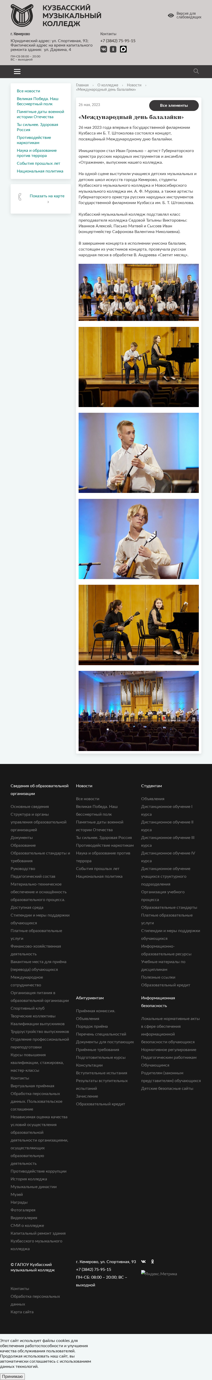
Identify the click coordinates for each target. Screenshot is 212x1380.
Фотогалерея (23, 1210)
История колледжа (29, 1179)
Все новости (28, 91)
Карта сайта (22, 1312)
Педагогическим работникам (168, 1057)
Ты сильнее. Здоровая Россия (37, 127)
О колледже (107, 85)
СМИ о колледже (27, 1226)
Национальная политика (40, 171)
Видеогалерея (24, 1218)
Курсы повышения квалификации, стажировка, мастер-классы (37, 1062)
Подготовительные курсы (101, 1057)
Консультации (89, 1065)
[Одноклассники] (155, 1262)
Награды (19, 1202)
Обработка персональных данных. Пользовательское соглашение (36, 1101)
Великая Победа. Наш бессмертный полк (37, 101)
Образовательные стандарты (169, 907)
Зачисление (87, 1096)
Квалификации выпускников (38, 1024)
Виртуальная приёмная (32, 1086)
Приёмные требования (97, 1050)
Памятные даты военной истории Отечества (40, 114)
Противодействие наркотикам (34, 140)
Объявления (152, 799)
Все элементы (174, 105)
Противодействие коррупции (38, 1171)
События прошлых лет (38, 163)
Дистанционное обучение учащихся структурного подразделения (165, 876)
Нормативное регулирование (168, 1050)
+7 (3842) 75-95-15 (117, 41)
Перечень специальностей (101, 1034)
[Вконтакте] (145, 1262)
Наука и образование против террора (37, 153)
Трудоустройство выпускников (40, 1032)
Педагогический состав (33, 876)
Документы (22, 838)
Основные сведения (30, 807)
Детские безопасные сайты (167, 1088)
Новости (134, 85)
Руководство (23, 869)
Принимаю (12, 1376)
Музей (17, 1194)
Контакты (20, 1078)
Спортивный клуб (27, 1008)
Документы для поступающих (105, 1042)
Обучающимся (155, 1065)
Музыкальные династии (34, 1187)
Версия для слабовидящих (189, 15)
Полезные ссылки (158, 977)
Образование (23, 845)
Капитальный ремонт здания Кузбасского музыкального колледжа (38, 1241)
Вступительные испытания (101, 1073)
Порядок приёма (92, 1026)
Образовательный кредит (165, 985)
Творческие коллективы (33, 1016)
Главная (82, 85)
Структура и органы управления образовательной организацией (38, 822)
